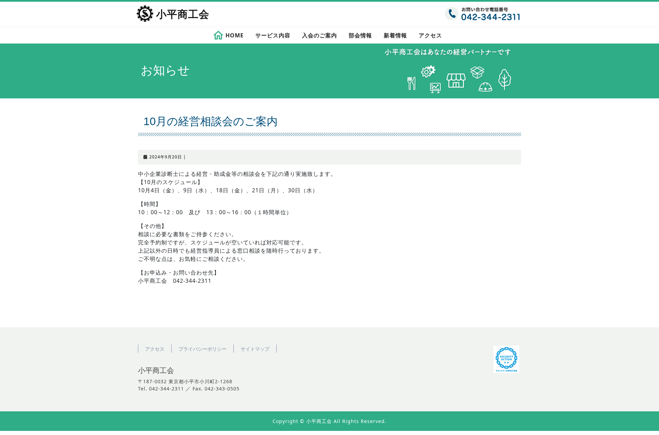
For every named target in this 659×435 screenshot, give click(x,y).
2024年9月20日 (165, 157)
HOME (235, 35)
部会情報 (360, 35)
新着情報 (395, 35)
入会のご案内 (319, 35)
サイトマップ (255, 349)
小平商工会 (182, 14)
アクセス (430, 35)
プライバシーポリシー (202, 349)
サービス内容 (272, 35)
